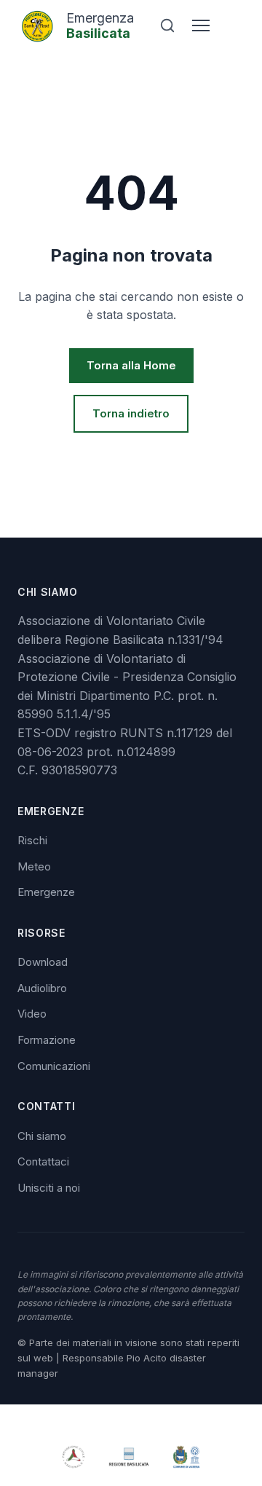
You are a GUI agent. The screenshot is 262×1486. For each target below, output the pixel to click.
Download (42, 962)
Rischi (32, 840)
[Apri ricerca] (167, 25)
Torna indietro (131, 413)
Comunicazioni (53, 1066)
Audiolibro (42, 988)
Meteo (34, 866)
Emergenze (46, 892)
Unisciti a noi (48, 1188)
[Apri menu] (200, 25)
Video (32, 1014)
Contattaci (43, 1161)
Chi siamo (41, 1136)
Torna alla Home (131, 365)
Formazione (46, 1040)
